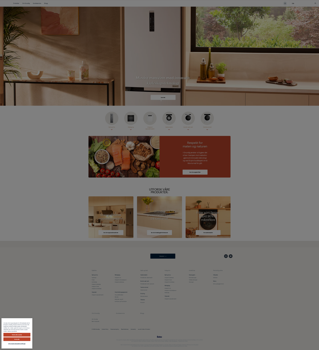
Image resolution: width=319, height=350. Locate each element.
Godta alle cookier (17, 334)
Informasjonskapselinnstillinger (17, 343)
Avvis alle (16, 339)
